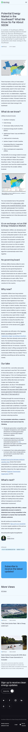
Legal (15, 724)
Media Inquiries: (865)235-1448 (5, 724)
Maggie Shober (10, 538)
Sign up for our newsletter (18, 524)
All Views (3, 591)
